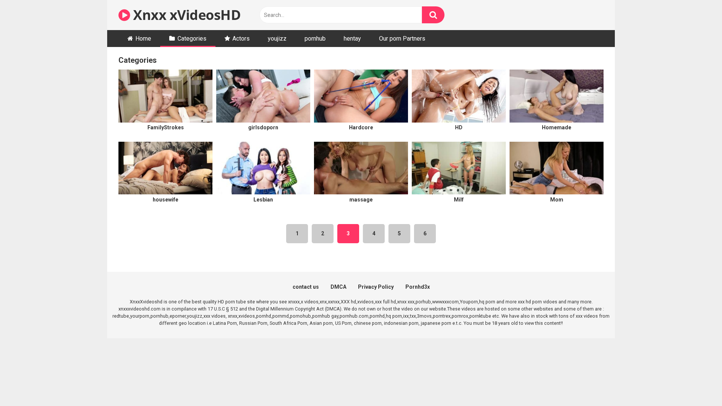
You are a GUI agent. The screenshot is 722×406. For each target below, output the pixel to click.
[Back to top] (697, 383)
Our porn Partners (402, 38)
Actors (241, 38)
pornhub (315, 38)
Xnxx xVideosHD (185, 15)
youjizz (277, 38)
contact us (306, 287)
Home (143, 38)
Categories (191, 38)
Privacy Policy (376, 287)
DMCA (338, 287)
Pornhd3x (417, 287)
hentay (352, 38)
